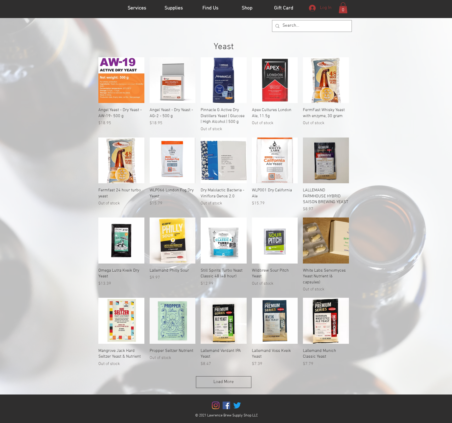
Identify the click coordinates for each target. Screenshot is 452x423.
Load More (223, 382)
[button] (343, 7)
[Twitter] (237, 405)
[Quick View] (121, 80)
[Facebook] (226, 405)
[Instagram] (215, 405)
